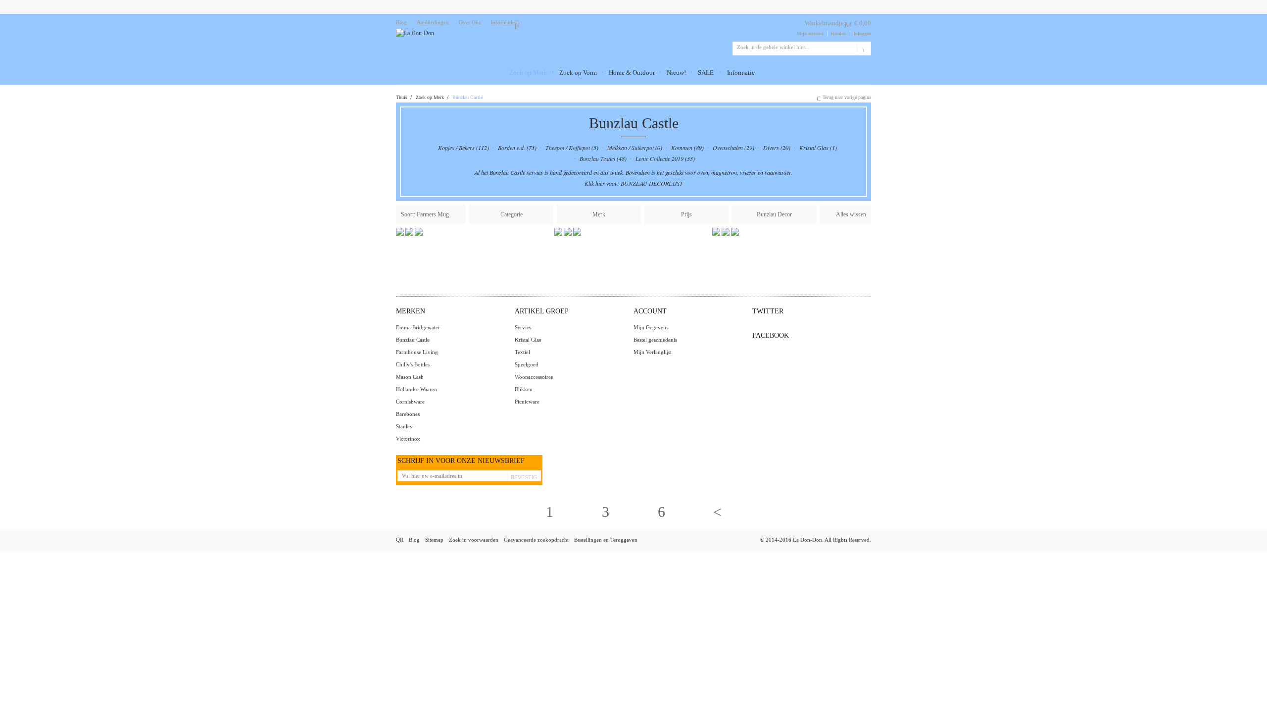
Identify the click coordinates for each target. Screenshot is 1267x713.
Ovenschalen (728, 148)
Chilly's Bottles (413, 364)
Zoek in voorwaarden (473, 540)
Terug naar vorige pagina (847, 97)
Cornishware (410, 402)
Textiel (522, 352)
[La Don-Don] (415, 33)
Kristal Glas (813, 148)
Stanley (404, 426)
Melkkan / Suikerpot (630, 148)
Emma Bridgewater (418, 327)
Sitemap (434, 540)
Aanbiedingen (433, 22)
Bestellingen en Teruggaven (605, 540)
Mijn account (810, 33)
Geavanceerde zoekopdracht (536, 540)
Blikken (524, 389)
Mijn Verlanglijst (653, 352)
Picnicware (527, 402)
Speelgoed (526, 364)
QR (399, 540)
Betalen (838, 33)
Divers (771, 148)
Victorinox (408, 439)
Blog (401, 22)
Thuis (401, 97)
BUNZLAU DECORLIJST (652, 183)
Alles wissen (851, 214)
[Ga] (862, 48)
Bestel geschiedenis (655, 340)
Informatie (502, 22)
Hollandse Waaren (416, 389)
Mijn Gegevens (651, 327)
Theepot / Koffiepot (567, 148)
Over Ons (470, 22)
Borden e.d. (511, 148)
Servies (523, 327)
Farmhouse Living (417, 352)
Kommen (681, 148)
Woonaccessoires (534, 377)
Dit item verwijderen (457, 213)
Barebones (408, 414)
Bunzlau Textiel (597, 158)
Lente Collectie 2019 (659, 158)
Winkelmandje (824, 23)
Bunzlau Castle (413, 340)
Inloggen (862, 33)
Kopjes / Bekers (456, 148)
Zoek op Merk (430, 97)
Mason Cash (410, 377)
